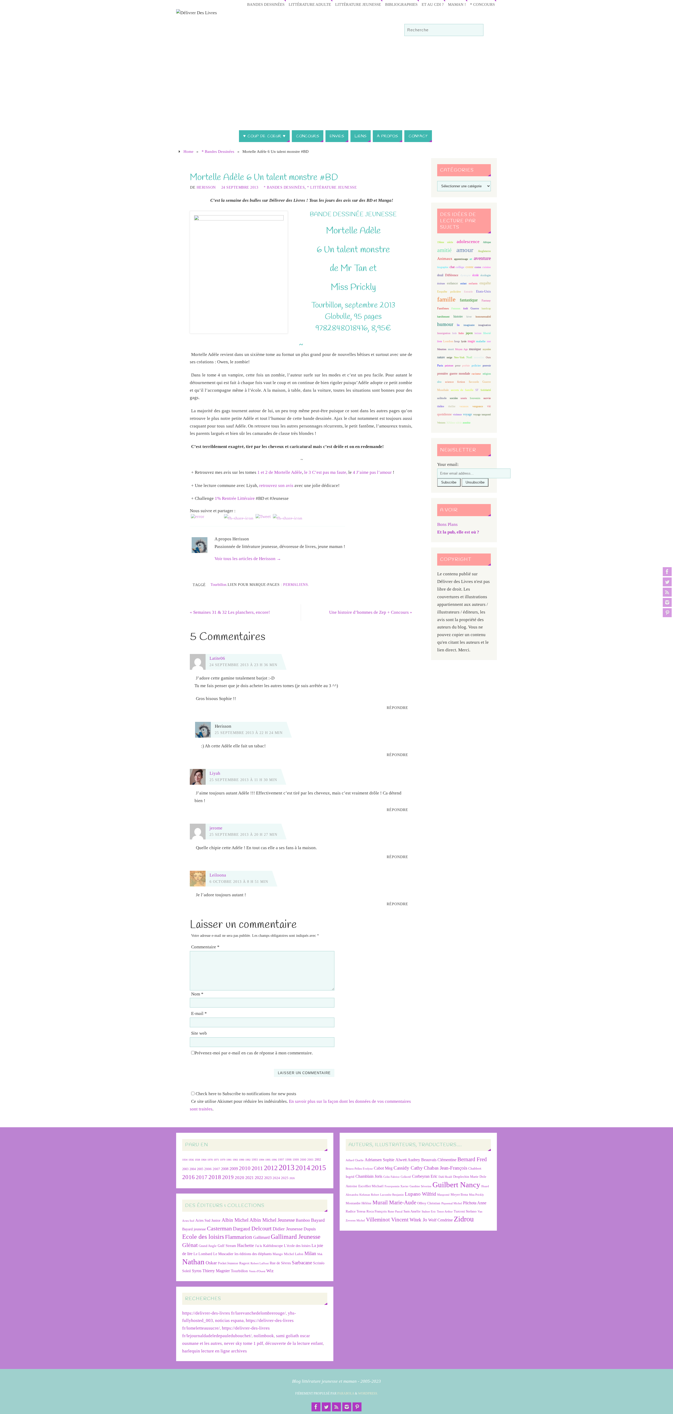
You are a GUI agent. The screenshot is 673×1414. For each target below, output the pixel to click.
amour (464, 249)
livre (439, 341)
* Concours (482, 4)
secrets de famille (462, 389)
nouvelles (479, 357)
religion (487, 373)
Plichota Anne (474, 1203)
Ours (488, 357)
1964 (203, 1159)
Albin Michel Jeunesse (272, 1220)
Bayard (318, 1220)
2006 (208, 1169)
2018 (214, 1177)
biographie (442, 267)
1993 (255, 1159)
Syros (196, 1271)
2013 (286, 1167)
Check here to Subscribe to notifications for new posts (245, 1093)
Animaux (444, 258)
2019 (228, 1177)
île (458, 325)
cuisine (486, 267)
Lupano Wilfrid (420, 1194)
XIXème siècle (454, 422)
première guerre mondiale (453, 373)
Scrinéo (318, 1263)
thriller (451, 406)
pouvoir (487, 365)
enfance (452, 283)
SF (476, 390)
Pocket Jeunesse (228, 1263)
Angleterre (484, 251)
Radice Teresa (355, 1211)
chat (452, 267)
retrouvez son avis (276, 485)
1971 (216, 1159)
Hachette (245, 1245)
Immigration (443, 333)
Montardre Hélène (358, 1203)
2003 (185, 1169)
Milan (310, 1253)
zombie (466, 422)
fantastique (469, 300)
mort (451, 349)
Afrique (487, 242)
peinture (449, 365)
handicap (486, 308)
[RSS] (667, 592)
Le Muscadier (223, 1254)
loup (457, 341)
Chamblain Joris (368, 1176)
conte (469, 267)
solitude (442, 398)
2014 (302, 1168)
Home (188, 151)
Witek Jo (418, 1219)
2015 (318, 1168)
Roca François (376, 1211)
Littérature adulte (310, 4)
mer (489, 341)
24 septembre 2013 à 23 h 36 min (243, 665)
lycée (463, 341)
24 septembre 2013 (239, 187)
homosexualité (483, 316)
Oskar (211, 1262)
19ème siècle (445, 242)
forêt (465, 308)
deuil (440, 275)
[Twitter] (667, 581)
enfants (473, 283)
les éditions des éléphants (253, 1254)
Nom (197, 994)
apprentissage (461, 259)
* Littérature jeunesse (332, 187)
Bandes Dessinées (265, 4)
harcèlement (443, 316)
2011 (257, 1168)
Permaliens (295, 584)
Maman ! (457, 4)
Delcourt (261, 1228)
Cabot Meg (383, 1168)
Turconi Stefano (465, 1211)
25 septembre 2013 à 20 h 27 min (243, 834)
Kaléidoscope (273, 1246)
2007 (216, 1169)
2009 (234, 1168)
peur (458, 365)
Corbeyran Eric (424, 1176)
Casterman (219, 1228)
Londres (448, 341)
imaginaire (469, 325)
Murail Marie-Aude (394, 1202)
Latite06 (217, 658)
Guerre (475, 308)
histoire (458, 316)
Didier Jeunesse (288, 1228)
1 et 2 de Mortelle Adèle (279, 472)
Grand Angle (208, 1246)
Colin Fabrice (391, 1176)
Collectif (406, 1176)
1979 (222, 1159)
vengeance (477, 406)
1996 (274, 1159)
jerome (216, 828)
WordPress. (368, 1393)
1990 (241, 1159)
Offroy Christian (428, 1203)
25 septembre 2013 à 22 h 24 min (249, 733)
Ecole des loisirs (203, 1236)
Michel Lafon (293, 1254)
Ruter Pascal (395, 1211)
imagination (484, 325)
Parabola (345, 1393)
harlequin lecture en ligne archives (214, 1350)
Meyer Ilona (459, 1194)
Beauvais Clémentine (438, 1160)
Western (441, 422)
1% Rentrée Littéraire (235, 498)
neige (449, 357)
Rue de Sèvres (280, 1263)
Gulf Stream (227, 1246)
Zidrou (464, 1219)
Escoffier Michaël (371, 1186)
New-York (459, 357)
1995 (268, 1159)
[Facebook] (667, 571)
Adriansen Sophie (379, 1160)
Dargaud (241, 1228)
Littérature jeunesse (358, 4)
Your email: (448, 464)
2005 (200, 1169)
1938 (197, 1159)
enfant (463, 283)
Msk (320, 1254)
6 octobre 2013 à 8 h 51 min (239, 881)
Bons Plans (447, 524)
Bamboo (303, 1220)
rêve (439, 381)
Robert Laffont (260, 1263)
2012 (271, 1168)
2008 (224, 1169)
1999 (296, 1159)
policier (476, 365)
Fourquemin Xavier (397, 1186)
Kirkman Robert (369, 1194)
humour (445, 324)
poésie (466, 365)
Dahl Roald (445, 1176)
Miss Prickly (476, 1194)
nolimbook (264, 1335)
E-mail (199, 1013)
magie (471, 341)
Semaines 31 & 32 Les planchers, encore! (230, 612)
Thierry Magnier (216, 1271)
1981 (229, 1159)
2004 (193, 1169)
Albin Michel (235, 1220)
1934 (184, 1159)
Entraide (468, 291)
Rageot (244, 1263)
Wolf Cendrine (440, 1220)
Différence (451, 275)
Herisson (206, 187)
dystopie (465, 275)
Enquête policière (449, 291)
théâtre (440, 406)
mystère (487, 349)
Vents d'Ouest (257, 1271)
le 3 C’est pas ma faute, (325, 472)
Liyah (215, 773)
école (475, 275)
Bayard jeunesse (194, 1229)
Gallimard (261, 1237)
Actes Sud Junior (208, 1220)
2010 (245, 1168)
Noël (469, 357)
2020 (239, 1177)
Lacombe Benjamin (392, 1194)
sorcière (454, 398)
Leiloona (218, 875)
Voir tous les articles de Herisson (248, 558)
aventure (482, 258)
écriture (441, 283)
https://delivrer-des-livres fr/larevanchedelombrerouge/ (234, 1313)
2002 (318, 1159)
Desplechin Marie (465, 1177)
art (471, 259)
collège (460, 267)
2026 (292, 1178)
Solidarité (486, 390)
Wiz (270, 1270)
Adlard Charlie (355, 1160)
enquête (485, 283)
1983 (235, 1159)
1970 (210, 1159)
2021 (249, 1177)
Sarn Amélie (412, 1211)
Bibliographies (401, 4)
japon (469, 333)
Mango (278, 1254)
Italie (461, 333)
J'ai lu (258, 1246)
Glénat (190, 1245)
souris (464, 398)
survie (487, 398)
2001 (310, 1159)
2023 (268, 1178)
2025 (284, 1178)
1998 (288, 1159)
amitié (444, 250)
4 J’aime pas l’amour (372, 472)
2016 (188, 1177)
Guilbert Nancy (456, 1184)
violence (457, 414)
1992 (248, 1159)
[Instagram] (667, 602)
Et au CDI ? (433, 4)
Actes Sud (188, 1220)
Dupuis (310, 1229)
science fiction (455, 381)
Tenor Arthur (445, 1211)
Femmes (455, 308)
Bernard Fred (472, 1159)
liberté (487, 333)
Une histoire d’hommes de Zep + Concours (370, 612)
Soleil (186, 1271)
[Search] (477, 30)
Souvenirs (475, 398)
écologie (486, 275)
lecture (478, 333)
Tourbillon (218, 584)
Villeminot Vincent (387, 1219)
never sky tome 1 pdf (243, 1343)
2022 (259, 1177)
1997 (281, 1159)
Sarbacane (302, 1262)
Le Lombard (202, 1254)
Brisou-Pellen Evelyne (359, 1168)
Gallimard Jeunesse (295, 1236)
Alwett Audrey (407, 1160)
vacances (464, 406)
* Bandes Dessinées (218, 151)
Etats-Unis (483, 291)
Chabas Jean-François (445, 1168)
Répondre (397, 708)
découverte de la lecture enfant (294, 1343)
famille (446, 299)
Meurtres (441, 349)
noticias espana (229, 1320)
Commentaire (205, 946)
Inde (454, 333)
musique (475, 349)
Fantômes (443, 308)
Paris (440, 365)
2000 (303, 1159)
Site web (199, 1033)
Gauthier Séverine (420, 1186)
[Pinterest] (667, 612)
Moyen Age (461, 349)
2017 (201, 1177)
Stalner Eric (429, 1211)
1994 (261, 1159)
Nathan (193, 1261)
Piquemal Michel (451, 1203)
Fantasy (486, 300)
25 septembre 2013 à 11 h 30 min (243, 780)
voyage (467, 414)
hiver (469, 316)
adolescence (468, 241)
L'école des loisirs (297, 1246)
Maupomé (443, 1194)
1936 (191, 1159)
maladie (481, 341)
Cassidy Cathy (408, 1168)
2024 (276, 1178)
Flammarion (238, 1237)
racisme (476, 373)
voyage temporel (482, 414)
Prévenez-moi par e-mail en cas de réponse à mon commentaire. (254, 1052)
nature (441, 357)
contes (478, 267)
